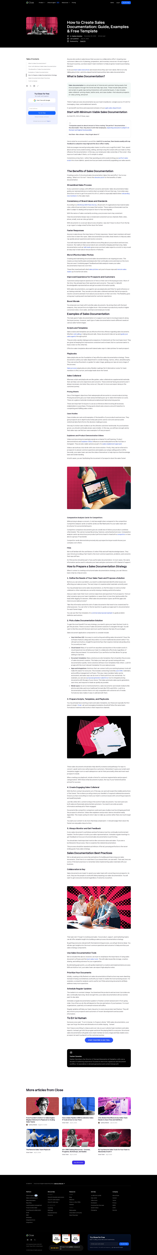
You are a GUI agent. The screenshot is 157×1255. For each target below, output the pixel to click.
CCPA (114, 1207)
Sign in (48, 121)
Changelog (94, 1210)
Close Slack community (75, 1212)
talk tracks (87, 247)
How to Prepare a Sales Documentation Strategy (42, 75)
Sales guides (72, 1210)
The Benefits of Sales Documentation (39, 69)
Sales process (72, 368)
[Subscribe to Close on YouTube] (31, 1239)
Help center (94, 1198)
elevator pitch (99, 177)
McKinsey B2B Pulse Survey (87, 205)
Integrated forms (30, 1220)
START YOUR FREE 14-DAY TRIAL (99, 1040)
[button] (42, 2)
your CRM (119, 671)
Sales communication (32, 1198)
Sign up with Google (118, 1247)
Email (79, 705)
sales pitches (93, 269)
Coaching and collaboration (33, 1210)
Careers (115, 1198)
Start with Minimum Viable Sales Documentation (42, 66)
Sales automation (30, 1200)
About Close (116, 1195)
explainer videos (86, 441)
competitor (121, 534)
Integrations (29, 1222)
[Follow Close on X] (34, 1239)
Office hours (94, 1200)
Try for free (126, 2)
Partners (71, 1204)
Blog (70, 1197)
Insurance (50, 1215)
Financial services (52, 1212)
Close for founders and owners (56, 1197)
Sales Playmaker (73, 1215)
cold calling (77, 334)
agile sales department (113, 108)
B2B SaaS (50, 1210)
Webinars (71, 1199)
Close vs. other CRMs (74, 1202)
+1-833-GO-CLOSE (96, 1195)
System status (94, 1207)
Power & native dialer (31, 1207)
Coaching (50, 1207)
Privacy (114, 1202)
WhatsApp (29, 1217)
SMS (27, 1215)
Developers (94, 1202)
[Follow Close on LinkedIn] (27, 1239)
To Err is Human (32, 81)
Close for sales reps (53, 1202)
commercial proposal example (102, 613)
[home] (30, 3)
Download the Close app (97, 1205)
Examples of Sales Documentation (38, 72)
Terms (114, 1200)
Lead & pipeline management (34, 1205)
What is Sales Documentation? (37, 63)
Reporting (28, 1202)
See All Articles (78, 1162)
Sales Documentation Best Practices (39, 78)
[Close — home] (30, 1235)
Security (115, 1210)
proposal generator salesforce (97, 678)
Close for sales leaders (54, 1199)
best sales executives (81, 70)
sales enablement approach (112, 444)
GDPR (114, 1205)
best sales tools (92, 959)
